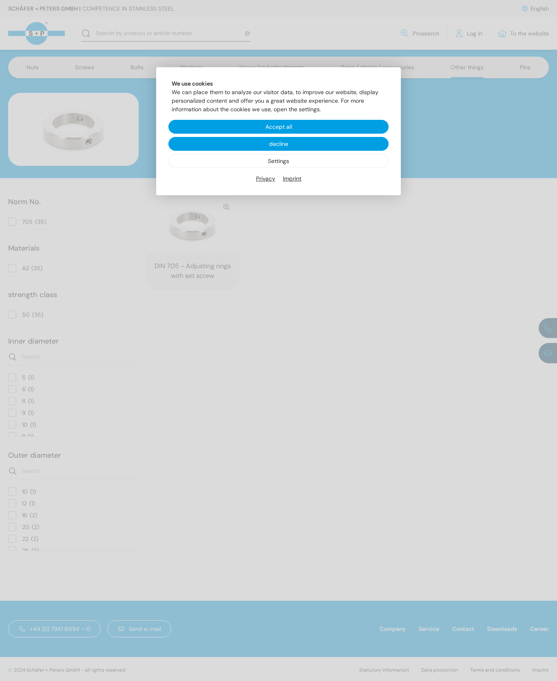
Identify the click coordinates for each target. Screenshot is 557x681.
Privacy (265, 178)
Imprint (292, 178)
